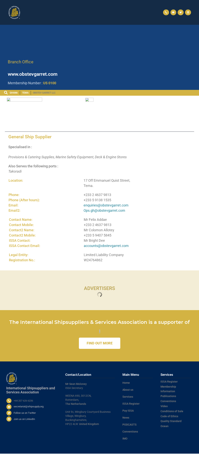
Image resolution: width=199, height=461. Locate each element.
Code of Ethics (169, 416)
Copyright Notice (168, 457)
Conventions (130, 431)
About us (127, 389)
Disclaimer (184, 457)
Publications (168, 396)
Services (127, 396)
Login (194, 457)
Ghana (14, 92)
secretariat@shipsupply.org (29, 406)
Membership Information (168, 389)
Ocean (164, 426)
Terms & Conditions (131, 457)
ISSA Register (131, 403)
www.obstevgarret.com (33, 74)
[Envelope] (173, 12)
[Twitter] (181, 12)
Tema (25, 92)
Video (164, 406)
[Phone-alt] (166, 12)
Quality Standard (171, 421)
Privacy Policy (150, 457)
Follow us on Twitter (25, 412)
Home (126, 382)
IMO (124, 438)
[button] (99, 12)
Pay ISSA (128, 410)
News (125, 417)
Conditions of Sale (172, 411)
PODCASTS (129, 424)
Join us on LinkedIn (24, 419)
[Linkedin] (188, 12)
